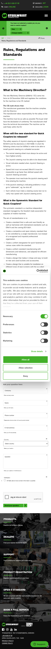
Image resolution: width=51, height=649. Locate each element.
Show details (37, 351)
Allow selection (26, 368)
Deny (25, 376)
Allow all (25, 359)
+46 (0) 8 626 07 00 (11, 3)
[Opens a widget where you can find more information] (39, 644)
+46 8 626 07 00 (7, 635)
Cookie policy (7, 643)
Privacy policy (8, 641)
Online (12, 7)
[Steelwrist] (15, 15)
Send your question (12, 506)
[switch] (44, 324)
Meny (46, 15)
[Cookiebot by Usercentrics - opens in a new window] (36, 271)
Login (45, 7)
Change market (17, 33)
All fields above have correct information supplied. (21, 480)
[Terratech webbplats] (27, 625)
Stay (13, 29)
